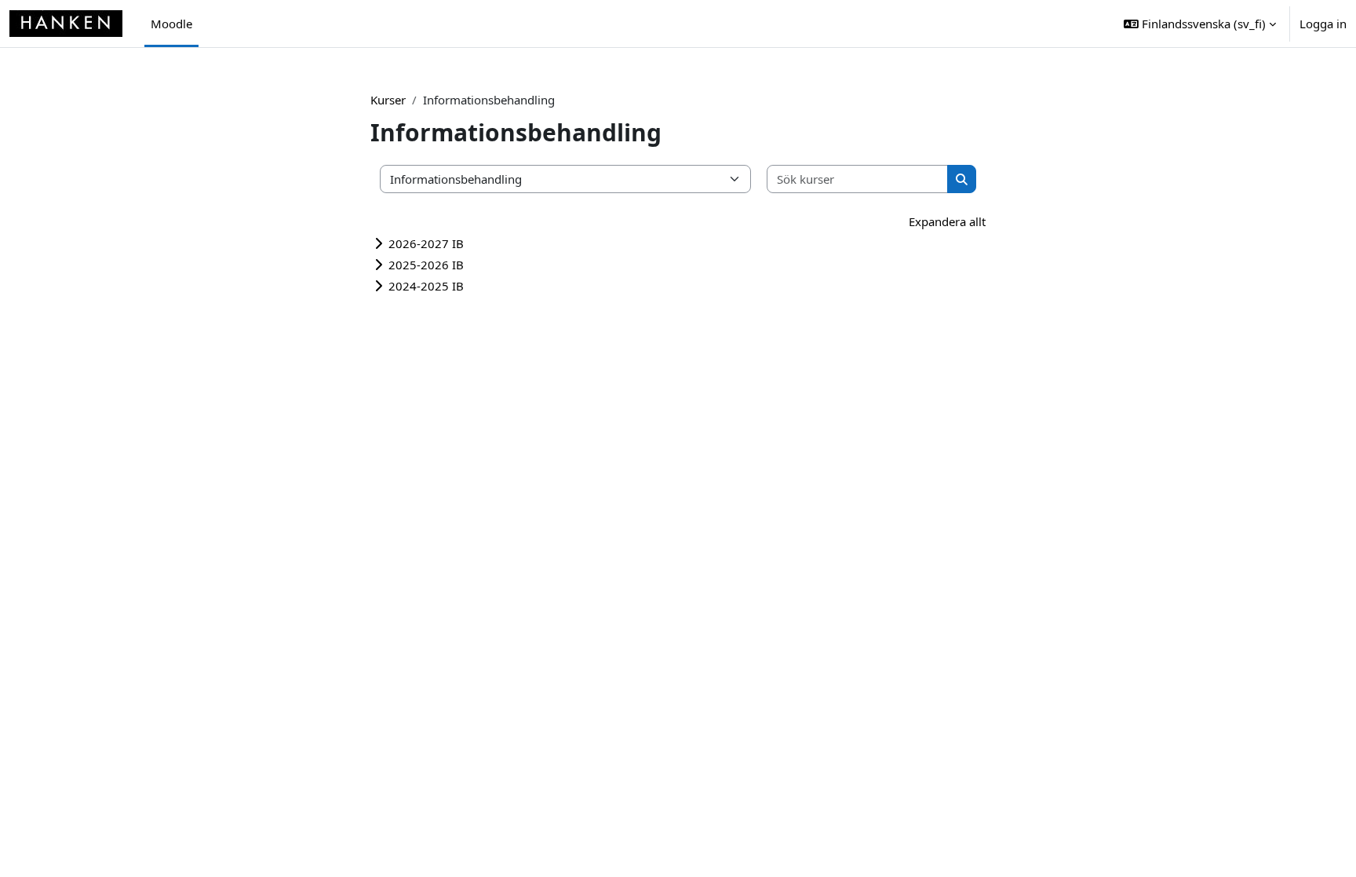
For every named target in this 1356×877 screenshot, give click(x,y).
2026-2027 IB (426, 243)
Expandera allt (947, 221)
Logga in (1323, 23)
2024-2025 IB (426, 286)
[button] (1200, 23)
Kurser (388, 100)
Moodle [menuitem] (171, 23)
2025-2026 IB (426, 264)
